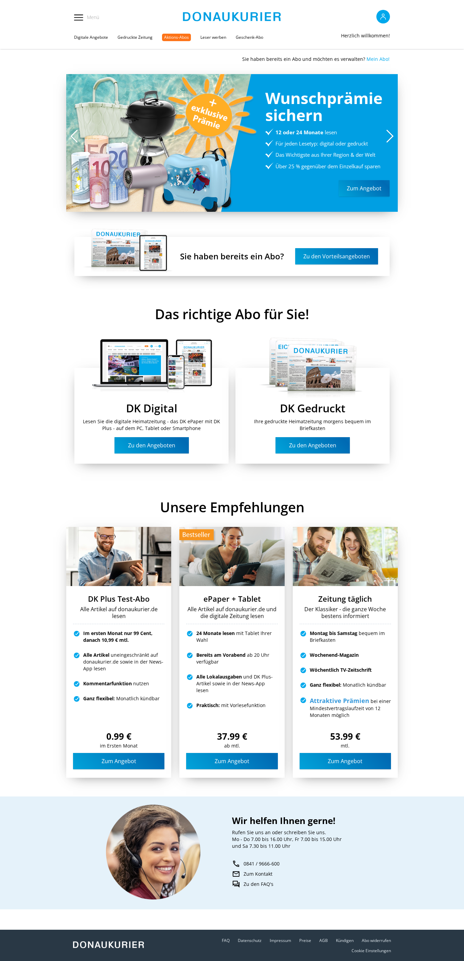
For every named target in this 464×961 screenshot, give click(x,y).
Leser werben (213, 37)
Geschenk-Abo (249, 37)
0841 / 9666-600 (262, 863)
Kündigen (345, 940)
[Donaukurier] (232, 17)
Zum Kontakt (258, 874)
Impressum (280, 940)
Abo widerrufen (376, 940)
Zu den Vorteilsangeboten (336, 256)
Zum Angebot (119, 761)
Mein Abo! (378, 59)
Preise (305, 940)
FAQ (226, 940)
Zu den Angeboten (152, 445)
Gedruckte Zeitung (135, 37)
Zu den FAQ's (258, 884)
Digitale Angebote (91, 37)
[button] (389, 135)
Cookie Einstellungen (371, 951)
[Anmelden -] (383, 16)
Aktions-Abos (176, 37)
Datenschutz (250, 940)
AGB (323, 940)
